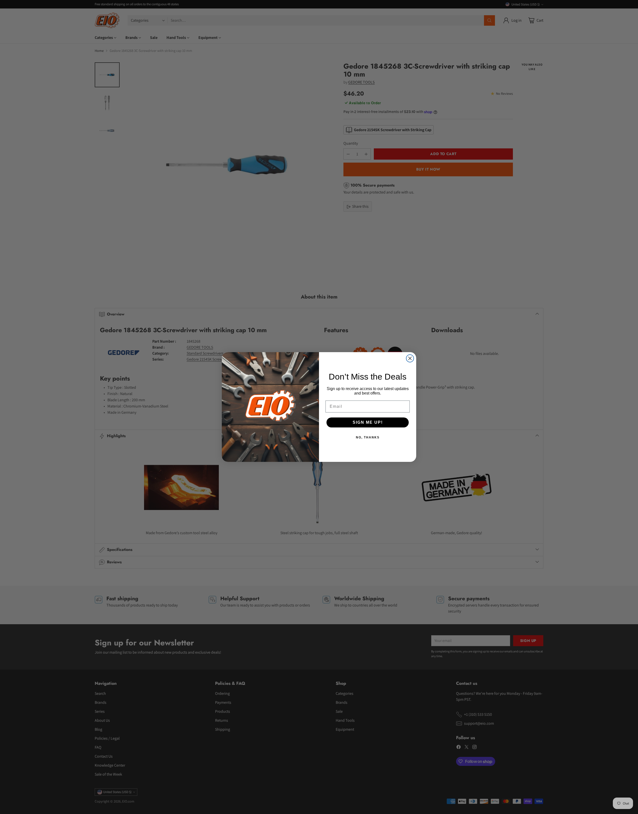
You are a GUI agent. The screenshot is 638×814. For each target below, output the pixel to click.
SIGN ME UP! (368, 422)
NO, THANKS (368, 437)
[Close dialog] (410, 358)
